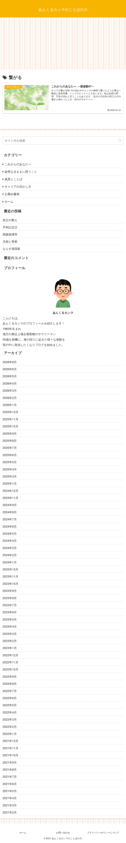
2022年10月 (10, 669)
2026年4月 (10, 383)
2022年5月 (10, 705)
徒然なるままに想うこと (21, 171)
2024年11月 (10, 497)
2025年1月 (10, 483)
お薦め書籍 (12, 194)
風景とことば (13, 179)
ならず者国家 (11, 248)
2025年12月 (10, 412)
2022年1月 (10, 733)
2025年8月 (10, 440)
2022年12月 (10, 655)
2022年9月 (10, 676)
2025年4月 (10, 469)
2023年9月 (10, 590)
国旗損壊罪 (10, 234)
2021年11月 (10, 748)
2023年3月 (10, 633)
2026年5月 (10, 376)
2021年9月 (10, 762)
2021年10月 (10, 755)
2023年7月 (10, 605)
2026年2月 (10, 397)
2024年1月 (10, 562)
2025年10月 (10, 426)
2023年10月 (10, 583)
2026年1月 (10, 405)
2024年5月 (10, 533)
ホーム (9, 201)
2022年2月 (10, 726)
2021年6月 (10, 784)
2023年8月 (10, 598)
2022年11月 (10, 662)
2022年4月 (10, 712)
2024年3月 (10, 548)
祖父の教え (10, 220)
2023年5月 (10, 619)
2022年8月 (10, 683)
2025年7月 (10, 447)
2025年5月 (10, 462)
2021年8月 (10, 769)
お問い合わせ (63, 832)
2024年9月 (10, 505)
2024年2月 (10, 555)
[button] (120, 140)
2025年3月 (10, 476)
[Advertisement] (63, 44)
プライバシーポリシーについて (103, 832)
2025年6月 (10, 455)
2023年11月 (10, 576)
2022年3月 (10, 719)
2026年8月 (10, 362)
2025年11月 (10, 419)
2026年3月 (10, 390)
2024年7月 (10, 519)
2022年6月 (10, 698)
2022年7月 (10, 691)
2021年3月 (10, 805)
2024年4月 (10, 540)
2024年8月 (10, 512)
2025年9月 (10, 433)
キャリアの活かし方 (18, 186)
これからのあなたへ (18, 164)
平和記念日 (10, 227)
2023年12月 (10, 569)
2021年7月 (10, 776)
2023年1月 (10, 648)
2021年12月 (10, 741)
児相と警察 (10, 241)
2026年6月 (10, 369)
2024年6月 (10, 526)
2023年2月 (10, 641)
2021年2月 (10, 812)
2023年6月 (10, 612)
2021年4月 (10, 798)
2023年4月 (10, 626)
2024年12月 (10, 490)
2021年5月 (10, 791)
